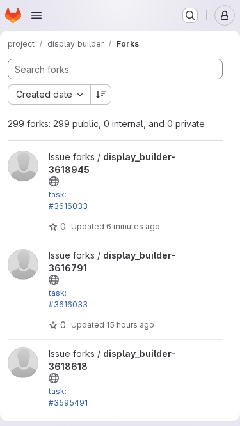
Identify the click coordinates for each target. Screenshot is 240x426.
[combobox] (49, 94)
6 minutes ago (133, 226)
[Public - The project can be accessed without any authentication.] (54, 181)
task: (58, 194)
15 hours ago (130, 325)
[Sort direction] (101, 94)
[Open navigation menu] (36, 15)
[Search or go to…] (190, 15)
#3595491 (68, 402)
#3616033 (68, 206)
